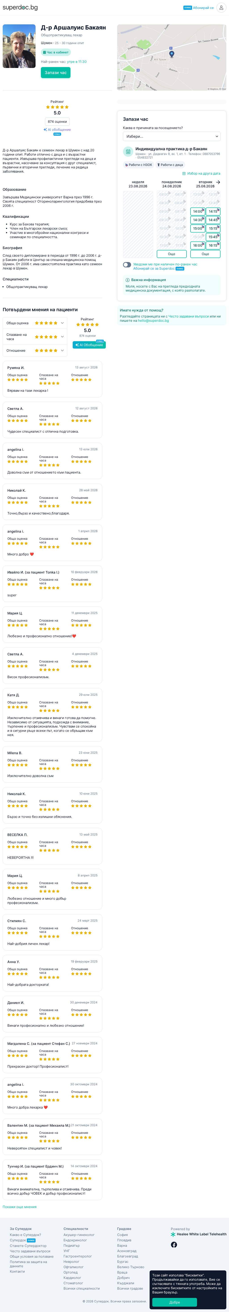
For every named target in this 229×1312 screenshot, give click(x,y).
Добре (175, 1302)
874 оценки (57, 121)
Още (171, 254)
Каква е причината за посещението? (153, 128)
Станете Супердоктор (28, 1246)
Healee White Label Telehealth (201, 1234)
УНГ (67, 1251)
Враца (122, 1272)
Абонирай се (199, 8)
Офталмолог (74, 1267)
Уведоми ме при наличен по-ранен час (165, 266)
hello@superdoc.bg (153, 320)
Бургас (122, 1261)
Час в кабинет (57, 52)
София (122, 1235)
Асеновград (126, 1251)
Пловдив (124, 1240)
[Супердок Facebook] (174, 1245)
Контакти (17, 1271)
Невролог (71, 1261)
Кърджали (125, 1283)
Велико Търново (130, 1267)
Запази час (56, 72)
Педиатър (72, 1245)
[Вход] (221, 8)
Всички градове (130, 1288)
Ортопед (71, 1272)
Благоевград (127, 1256)
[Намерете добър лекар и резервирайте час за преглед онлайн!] (20, 7)
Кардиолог (72, 1278)
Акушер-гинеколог (79, 1235)
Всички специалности (82, 1288)
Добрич (123, 1278)
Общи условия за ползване (32, 1256)
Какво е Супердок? (25, 1235)
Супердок (22, 1240)
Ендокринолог (75, 1240)
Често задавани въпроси (188, 316)
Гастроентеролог (78, 1256)
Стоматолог (73, 1283)
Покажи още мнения (19, 1207)
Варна (122, 1245)
